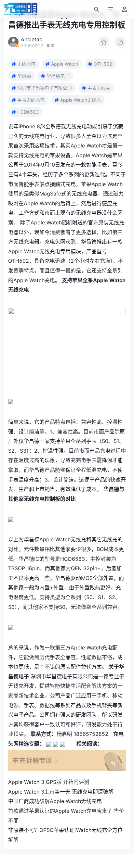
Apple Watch (64, 64)
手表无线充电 (31, 100)
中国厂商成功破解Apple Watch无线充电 (55, 801)
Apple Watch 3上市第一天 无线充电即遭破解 (61, 791)
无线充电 (26, 64)
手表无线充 (98, 88)
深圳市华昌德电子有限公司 (44, 88)
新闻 (51, 45)
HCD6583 (28, 112)
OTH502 (103, 64)
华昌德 (24, 76)
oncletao (32, 39)
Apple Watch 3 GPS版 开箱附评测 (48, 782)
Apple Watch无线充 (80, 100)
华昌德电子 (58, 76)
